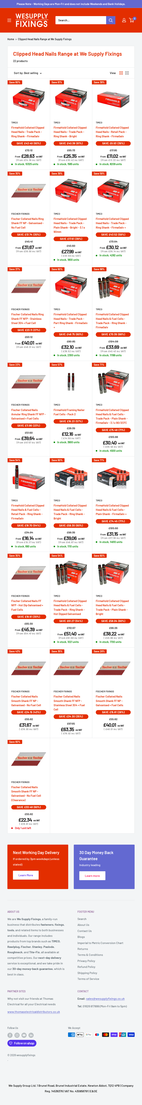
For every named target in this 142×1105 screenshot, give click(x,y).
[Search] (110, 20)
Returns (82, 948)
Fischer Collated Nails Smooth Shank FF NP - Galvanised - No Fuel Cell (26, 701)
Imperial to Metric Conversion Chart (100, 943)
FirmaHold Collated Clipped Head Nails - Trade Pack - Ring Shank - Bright (70, 132)
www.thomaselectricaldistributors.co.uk (33, 1011)
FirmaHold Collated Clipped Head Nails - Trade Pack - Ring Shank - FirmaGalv (27, 132)
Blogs (81, 936)
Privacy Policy (86, 961)
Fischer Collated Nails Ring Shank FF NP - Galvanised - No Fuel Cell (27, 223)
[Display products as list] (127, 73)
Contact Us (84, 931)
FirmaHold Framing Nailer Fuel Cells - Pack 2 (69, 412)
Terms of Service (88, 978)
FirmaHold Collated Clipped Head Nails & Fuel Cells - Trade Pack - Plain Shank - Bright (112, 607)
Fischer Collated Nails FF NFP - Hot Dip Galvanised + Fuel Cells (27, 605)
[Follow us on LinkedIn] (31, 1035)
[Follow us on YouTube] (24, 1035)
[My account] (124, 20)
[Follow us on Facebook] (10, 1035)
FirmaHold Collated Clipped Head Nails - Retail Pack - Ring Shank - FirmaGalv (112, 132)
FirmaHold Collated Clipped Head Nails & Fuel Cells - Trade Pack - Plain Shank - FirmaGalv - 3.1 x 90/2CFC (112, 416)
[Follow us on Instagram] (17, 1035)
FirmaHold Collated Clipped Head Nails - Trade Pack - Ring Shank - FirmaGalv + (112, 223)
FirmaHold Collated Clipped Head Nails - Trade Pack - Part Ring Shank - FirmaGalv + (71, 321)
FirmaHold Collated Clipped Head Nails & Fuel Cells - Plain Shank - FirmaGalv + (112, 510)
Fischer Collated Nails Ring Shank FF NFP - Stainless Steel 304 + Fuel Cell (27, 319)
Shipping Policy (87, 973)
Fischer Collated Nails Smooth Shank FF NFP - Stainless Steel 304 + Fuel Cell (69, 703)
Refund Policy (86, 966)
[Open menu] (9, 20)
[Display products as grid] (121, 73)
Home (10, 39)
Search (82, 918)
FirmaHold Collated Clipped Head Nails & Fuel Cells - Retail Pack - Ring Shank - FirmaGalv (27, 512)
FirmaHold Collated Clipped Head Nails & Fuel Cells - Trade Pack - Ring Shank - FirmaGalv (112, 321)
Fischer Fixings (20, 213)
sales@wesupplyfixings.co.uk (105, 998)
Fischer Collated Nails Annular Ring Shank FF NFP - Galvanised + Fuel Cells (28, 414)
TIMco (14, 122)
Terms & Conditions (90, 954)
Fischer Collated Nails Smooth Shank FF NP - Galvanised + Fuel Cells (109, 701)
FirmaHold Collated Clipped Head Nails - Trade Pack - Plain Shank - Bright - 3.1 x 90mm (70, 225)
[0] (131, 20)
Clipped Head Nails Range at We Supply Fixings (45, 39)
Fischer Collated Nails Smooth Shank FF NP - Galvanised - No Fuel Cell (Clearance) (26, 793)
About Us (83, 924)
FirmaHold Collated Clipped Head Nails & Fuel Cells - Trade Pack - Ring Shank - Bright (70, 512)
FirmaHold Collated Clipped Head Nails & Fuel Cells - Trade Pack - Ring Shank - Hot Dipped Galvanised (70, 607)
